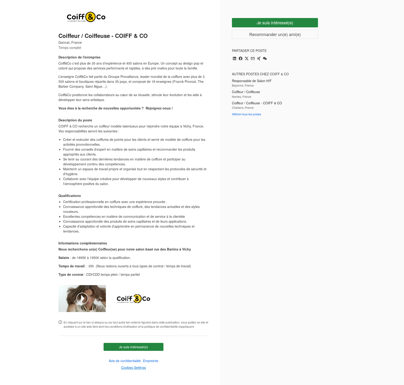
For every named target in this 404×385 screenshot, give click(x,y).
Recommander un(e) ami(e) (275, 34)
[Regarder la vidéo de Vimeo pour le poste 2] (133, 298)
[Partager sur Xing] (259, 59)
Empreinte (150, 360)
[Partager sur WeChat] (265, 59)
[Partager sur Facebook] (240, 59)
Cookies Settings (133, 367)
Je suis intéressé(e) (133, 347)
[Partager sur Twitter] (247, 59)
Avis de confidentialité (125, 360)
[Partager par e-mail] (253, 59)
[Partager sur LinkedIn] (234, 59)
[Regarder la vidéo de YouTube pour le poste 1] (82, 298)
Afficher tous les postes (246, 114)
